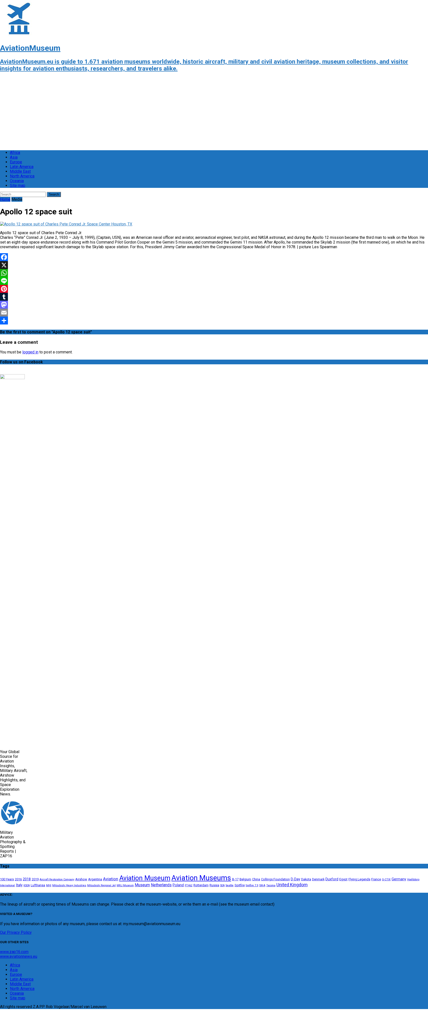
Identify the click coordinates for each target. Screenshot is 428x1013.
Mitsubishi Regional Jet (101, 885)
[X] (214, 265)
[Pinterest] (214, 289)
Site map (17, 185)
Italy (19, 885)
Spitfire (240, 885)
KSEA (27, 885)
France (376, 879)
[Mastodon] (214, 305)
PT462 (188, 885)
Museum (142, 885)
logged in (30, 352)
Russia (214, 885)
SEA (222, 885)
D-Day (295, 879)
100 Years (7, 879)
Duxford (331, 879)
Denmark (318, 879)
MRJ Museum (125, 885)
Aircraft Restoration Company (57, 879)
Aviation (110, 879)
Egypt (343, 879)
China (256, 879)
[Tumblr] (214, 297)
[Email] (214, 313)
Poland (178, 885)
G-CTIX (386, 879)
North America (22, 176)
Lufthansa (38, 885)
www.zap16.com (14, 951)
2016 (18, 879)
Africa (15, 152)
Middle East (20, 171)
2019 (35, 879)
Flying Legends (359, 879)
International (7, 885)
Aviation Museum (144, 878)
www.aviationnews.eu (18, 956)
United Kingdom (292, 884)
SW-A (262, 885)
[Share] (214, 320)
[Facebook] (214, 257)
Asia (14, 157)
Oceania (17, 180)
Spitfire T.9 (252, 885)
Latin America (21, 166)
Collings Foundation (275, 879)
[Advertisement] (148, 111)
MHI (48, 885)
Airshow (81, 879)
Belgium (245, 879)
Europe (16, 162)
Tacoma (270, 885)
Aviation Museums (201, 878)
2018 (27, 879)
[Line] (214, 281)
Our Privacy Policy (16, 932)
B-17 (235, 879)
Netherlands (161, 885)
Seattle (230, 885)
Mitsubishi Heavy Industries (69, 885)
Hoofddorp (413, 879)
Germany (399, 879)
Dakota (306, 879)
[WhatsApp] (214, 273)
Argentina (95, 879)
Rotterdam (201, 885)
